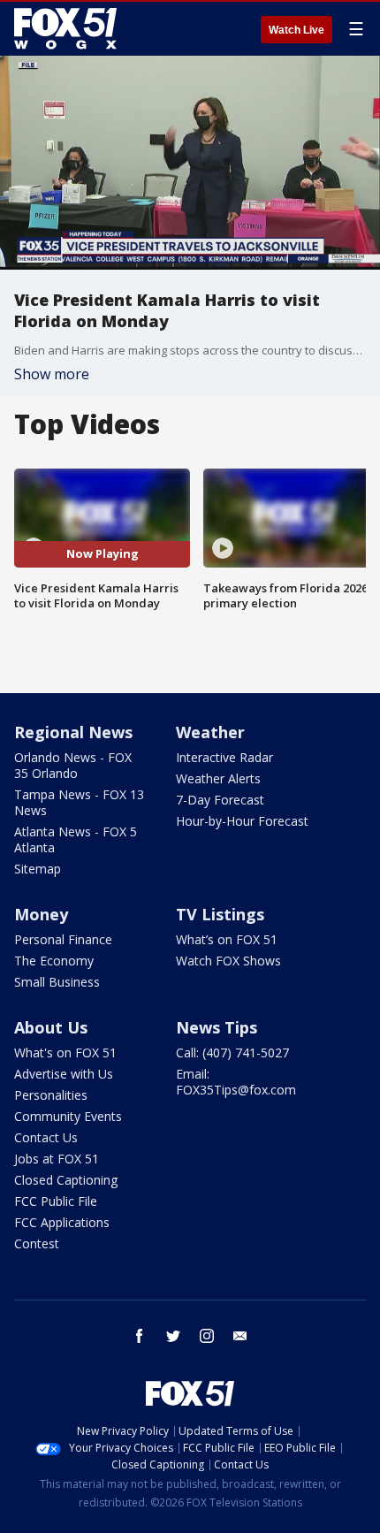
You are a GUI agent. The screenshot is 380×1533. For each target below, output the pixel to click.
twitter (173, 1336)
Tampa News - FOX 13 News (79, 802)
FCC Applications (62, 1222)
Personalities (50, 1095)
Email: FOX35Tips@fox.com (236, 1081)
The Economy (54, 960)
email (240, 1336)
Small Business (57, 981)
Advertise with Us (63, 1073)
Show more (51, 374)
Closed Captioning (66, 1179)
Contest (36, 1243)
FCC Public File (55, 1201)
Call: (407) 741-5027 (232, 1052)
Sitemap (37, 868)
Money (41, 914)
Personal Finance (63, 939)
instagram (207, 1336)
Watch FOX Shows (228, 960)
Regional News (73, 732)
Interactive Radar (224, 757)
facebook (139, 1336)
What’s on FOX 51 (226, 939)
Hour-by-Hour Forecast (242, 820)
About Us (50, 1027)
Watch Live (296, 30)
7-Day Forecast (220, 799)
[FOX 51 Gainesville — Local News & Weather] (65, 28)
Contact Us (46, 1137)
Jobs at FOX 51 (56, 1158)
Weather (210, 732)
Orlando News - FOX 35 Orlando (73, 765)
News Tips (216, 1027)
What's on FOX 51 (65, 1052)
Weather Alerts (218, 778)
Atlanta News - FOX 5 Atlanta (75, 839)
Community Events (68, 1116)
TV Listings (220, 914)
